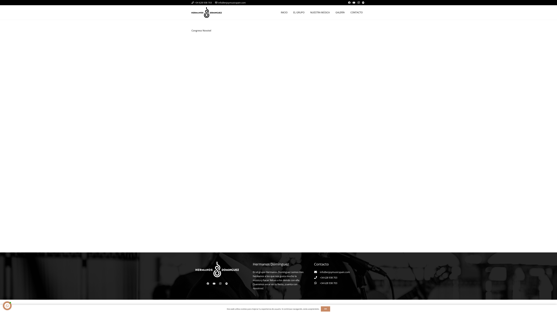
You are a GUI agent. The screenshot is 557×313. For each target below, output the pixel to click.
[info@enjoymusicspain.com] (317, 272)
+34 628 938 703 (328, 277)
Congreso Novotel (201, 30)
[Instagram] (358, 2)
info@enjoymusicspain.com (335, 272)
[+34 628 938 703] (317, 278)
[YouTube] (354, 2)
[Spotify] (363, 2)
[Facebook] (349, 2)
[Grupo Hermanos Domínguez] (206, 12)
